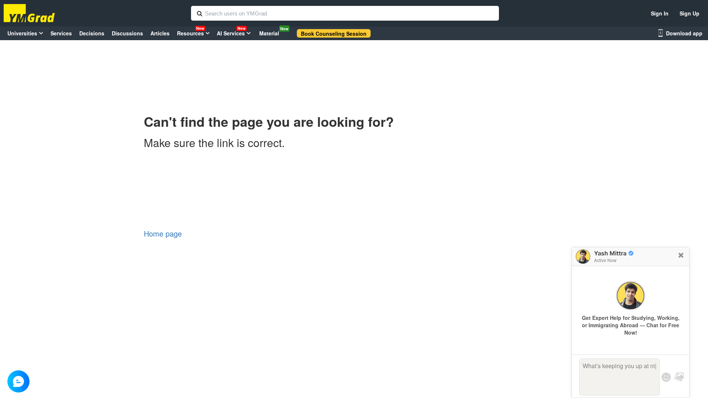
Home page (163, 233)
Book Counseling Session (334, 33)
